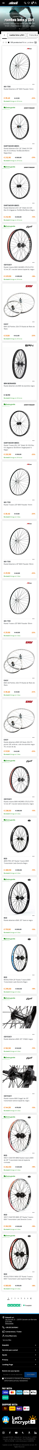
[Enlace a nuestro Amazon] (29, 1432)
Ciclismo (15, 14)
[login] (35, 3)
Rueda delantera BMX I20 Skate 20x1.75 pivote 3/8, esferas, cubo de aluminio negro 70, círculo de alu (19, 744)
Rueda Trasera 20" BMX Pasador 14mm (18, 505)
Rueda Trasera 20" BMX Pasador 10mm (18, 624)
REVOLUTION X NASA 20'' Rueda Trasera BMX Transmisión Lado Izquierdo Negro (18, 1278)
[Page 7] (27, 1298)
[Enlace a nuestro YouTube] (16, 1432)
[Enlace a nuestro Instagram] (3, 1432)
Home (8, 14)
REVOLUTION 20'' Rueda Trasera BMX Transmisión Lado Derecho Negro (17, 981)
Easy (6, 324)
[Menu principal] (3, 3)
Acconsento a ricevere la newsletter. (17, 1379)
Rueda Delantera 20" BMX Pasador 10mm (18, 564)
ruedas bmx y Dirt (19, 16)
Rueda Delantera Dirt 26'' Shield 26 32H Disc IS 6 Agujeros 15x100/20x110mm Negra (19, 209)
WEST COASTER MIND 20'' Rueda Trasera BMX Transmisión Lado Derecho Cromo (18, 1218)
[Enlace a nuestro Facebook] (10, 1432)
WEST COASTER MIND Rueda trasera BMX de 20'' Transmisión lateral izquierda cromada (18, 1160)
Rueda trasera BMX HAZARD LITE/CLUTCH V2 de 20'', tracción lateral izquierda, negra (19, 268)
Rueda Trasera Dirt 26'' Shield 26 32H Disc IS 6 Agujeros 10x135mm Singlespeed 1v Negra (19, 447)
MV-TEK (7, 87)
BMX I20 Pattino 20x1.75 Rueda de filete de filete (19, 328)
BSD (5, 858)
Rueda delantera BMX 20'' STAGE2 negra (18, 1039)
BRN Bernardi (10, 383)
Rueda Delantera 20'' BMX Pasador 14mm (19, 89)
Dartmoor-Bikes (11, 146)
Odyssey (8, 265)
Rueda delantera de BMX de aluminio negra (19, 386)
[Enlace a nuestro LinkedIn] (35, 1432)
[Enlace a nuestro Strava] (22, 1432)
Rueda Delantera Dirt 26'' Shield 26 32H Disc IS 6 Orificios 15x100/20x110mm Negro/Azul (18, 151)
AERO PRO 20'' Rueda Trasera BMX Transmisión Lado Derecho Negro (16, 862)
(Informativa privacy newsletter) (16, 1381)
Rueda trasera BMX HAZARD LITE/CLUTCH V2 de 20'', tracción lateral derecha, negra (19, 803)
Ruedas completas (25, 14)
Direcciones (9, 1323)
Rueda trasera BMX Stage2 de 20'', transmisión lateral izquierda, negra (16, 1099)
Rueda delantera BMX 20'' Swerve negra (18, 920)
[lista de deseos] (28, 3)
